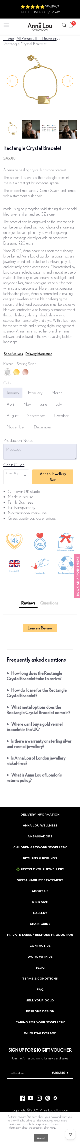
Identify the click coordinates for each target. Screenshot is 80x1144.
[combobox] (16, 476)
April (10, 404)
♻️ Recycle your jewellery (40, 869)
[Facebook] (20, 1096)
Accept (41, 1137)
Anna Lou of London (54, 1110)
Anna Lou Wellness (40, 825)
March (56, 392)
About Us (40, 891)
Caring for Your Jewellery (40, 1022)
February (35, 392)
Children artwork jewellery (40, 847)
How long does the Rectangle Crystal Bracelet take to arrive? (34, 676)
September (36, 415)
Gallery (40, 913)
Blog (40, 967)
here (52, 1127)
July (59, 404)
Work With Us (40, 956)
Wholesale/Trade (40, 1033)
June (43, 404)
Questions (49, 602)
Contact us (40, 945)
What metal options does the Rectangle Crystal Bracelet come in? (38, 709)
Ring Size (40, 902)
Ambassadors (40, 836)
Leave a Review (40, 628)
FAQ (40, 989)
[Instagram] (37, 1096)
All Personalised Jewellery (37, 38)
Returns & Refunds (40, 858)
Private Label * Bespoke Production (40, 934)
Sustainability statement (40, 880)
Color (7, 383)
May (27, 404)
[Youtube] (29, 1096)
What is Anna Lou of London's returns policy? (34, 777)
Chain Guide (13, 464)
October (61, 415)
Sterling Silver (7, 372)
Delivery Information (39, 354)
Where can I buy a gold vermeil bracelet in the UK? (35, 726)
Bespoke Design (40, 1011)
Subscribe (58, 1072)
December (42, 426)
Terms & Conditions (40, 978)
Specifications (13, 354)
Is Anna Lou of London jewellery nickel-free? (36, 760)
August (12, 415)
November (16, 426)
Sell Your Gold (40, 1000)
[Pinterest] (46, 1096)
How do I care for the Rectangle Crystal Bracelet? (37, 692)
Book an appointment (77, 576)
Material (19, 363)
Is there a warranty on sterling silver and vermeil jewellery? (39, 743)
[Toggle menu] (6, 24)
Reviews (28, 602)
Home (8, 38)
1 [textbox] (7, 478)
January (13, 392)
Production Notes (18, 440)
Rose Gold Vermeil (25, 372)
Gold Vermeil (16, 372)
